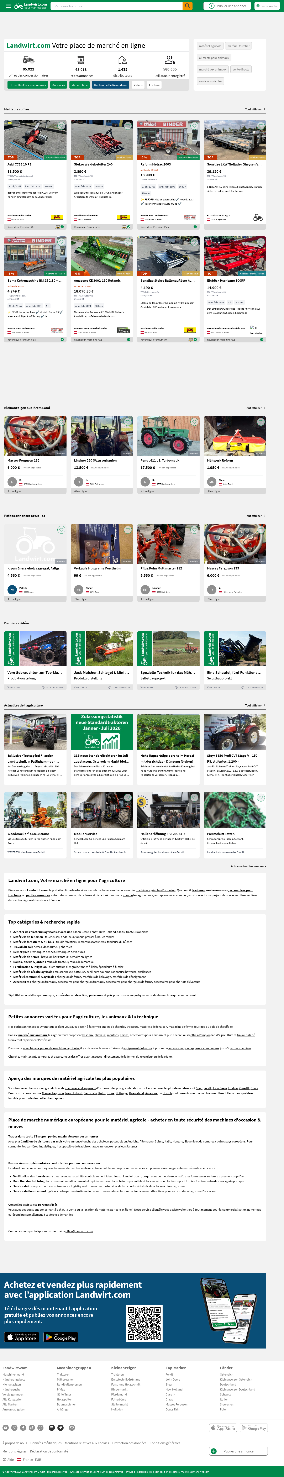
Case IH (244, 1088)
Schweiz (225, 1394)
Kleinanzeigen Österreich (236, 1379)
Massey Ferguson (53, 1093)
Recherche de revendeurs (110, 85)
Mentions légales (14, 1451)
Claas (121, 932)
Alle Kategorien (12, 1399)
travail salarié (246, 1035)
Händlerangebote (13, 1379)
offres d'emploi (200, 1035)
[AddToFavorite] (61, 126)
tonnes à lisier (88, 966)
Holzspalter (64, 1399)
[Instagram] (14, 1428)
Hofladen (117, 1409)
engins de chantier (113, 1026)
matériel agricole (210, 46)
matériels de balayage (97, 976)
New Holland (107, 932)
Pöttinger (122, 1093)
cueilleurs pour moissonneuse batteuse (111, 971)
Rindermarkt (119, 1389)
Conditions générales (165, 1442)
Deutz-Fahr (173, 1409)
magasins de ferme (181, 1026)
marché (128, 895)
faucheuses (52, 937)
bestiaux (87, 1035)
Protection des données (129, 1442)
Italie (167, 1141)
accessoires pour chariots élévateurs (177, 981)
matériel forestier (238, 46)
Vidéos (138, 85)
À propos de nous (14, 1442)
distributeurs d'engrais (63, 966)
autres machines (240, 1048)
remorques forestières (92, 942)
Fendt (94, 932)
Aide (10, 1459)
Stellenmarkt (119, 1404)
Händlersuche (11, 1389)
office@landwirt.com (79, 1231)
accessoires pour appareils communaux (193, 1048)
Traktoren (63, 1374)
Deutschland (228, 1384)
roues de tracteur (57, 962)
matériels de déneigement (129, 976)
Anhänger (63, 1409)
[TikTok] (32, 1428)
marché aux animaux (212, 69)
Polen (223, 1409)
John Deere (81, 932)
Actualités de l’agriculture (23, 705)
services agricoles (210, 81)
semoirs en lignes (81, 957)
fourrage (199, 1026)
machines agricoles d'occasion (155, 890)
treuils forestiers (66, 942)
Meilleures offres (16, 109)
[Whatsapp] (40, 1428)
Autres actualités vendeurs (248, 866)
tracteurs (132, 1026)
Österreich (226, 1374)
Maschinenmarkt (13, 1374)
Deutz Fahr (90, 1093)
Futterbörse (118, 1399)
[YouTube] (5, 1428)
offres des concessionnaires (28, 85)
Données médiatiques (46, 1442)
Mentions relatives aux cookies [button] (87, 1442)
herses (38, 947)
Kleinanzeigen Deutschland (237, 1389)
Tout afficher (253, 109)
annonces (58, 85)
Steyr (199, 1088)
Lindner (233, 1088)
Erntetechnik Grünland (125, 1379)
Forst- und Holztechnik (125, 1384)
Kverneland (136, 1093)
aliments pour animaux (214, 58)
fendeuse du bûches (119, 942)
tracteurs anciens (137, 932)
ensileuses (144, 971)
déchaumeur (51, 947)
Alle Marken (9, 1404)
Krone (110, 1093)
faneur (79, 937)
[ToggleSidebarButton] (8, 5)
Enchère (154, 85)
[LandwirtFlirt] (72, 1428)
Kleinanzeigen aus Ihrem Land (27, 407)
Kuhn (101, 1093)
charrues (66, 947)
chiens (124, 1035)
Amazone (151, 1093)
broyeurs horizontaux (55, 957)
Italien (224, 1399)
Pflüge (61, 1389)
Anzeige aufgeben (13, 1409)
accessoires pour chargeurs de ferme (129, 981)
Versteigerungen (12, 1394)
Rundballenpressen (69, 1384)
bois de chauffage (221, 1026)
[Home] (30, 5)
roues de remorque (82, 962)
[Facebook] (23, 1428)
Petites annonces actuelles (24, 515)
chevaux (100, 1035)
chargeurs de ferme (69, 976)
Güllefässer (64, 1394)
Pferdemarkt (119, 1394)
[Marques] (60, 1428)
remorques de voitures (70, 952)
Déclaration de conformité (49, 1451)
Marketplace (80, 85)
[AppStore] (21, 1337)
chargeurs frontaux (44, 981)
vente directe (241, 69)
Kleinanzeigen (11, 1384)
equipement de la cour (137, 1048)
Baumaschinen (66, 1404)
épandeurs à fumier (111, 966)
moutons (113, 1035)
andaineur (67, 937)
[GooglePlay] (60, 1337)
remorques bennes (43, 952)
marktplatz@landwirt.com (195, 1471)
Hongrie (178, 1141)
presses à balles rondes (99, 937)
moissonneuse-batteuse (69, 971)
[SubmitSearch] (188, 6)
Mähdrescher (65, 1379)
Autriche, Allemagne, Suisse (145, 1141)
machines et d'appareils (80, 1088)
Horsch (167, 1093)
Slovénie (189, 1141)
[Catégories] (52, 1428)
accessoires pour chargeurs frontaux (81, 981)
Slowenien (226, 1404)
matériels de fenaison (153, 1026)
